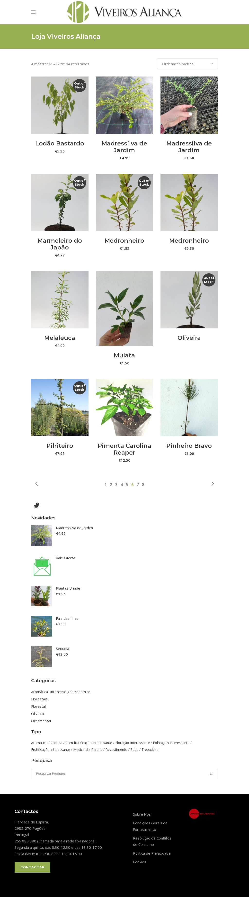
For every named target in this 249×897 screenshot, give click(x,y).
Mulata (124, 355)
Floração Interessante (132, 742)
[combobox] (187, 63)
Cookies (139, 861)
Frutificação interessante (50, 749)
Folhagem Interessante (171, 742)
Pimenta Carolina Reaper (124, 449)
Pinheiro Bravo (189, 445)
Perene (96, 749)
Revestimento (116, 749)
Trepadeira (150, 749)
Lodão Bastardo (59, 143)
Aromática (39, 742)
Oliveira (189, 337)
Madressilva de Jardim (124, 147)
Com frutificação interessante (88, 742)
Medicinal (80, 749)
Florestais (39, 699)
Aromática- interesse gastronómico (60, 691)
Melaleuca (59, 337)
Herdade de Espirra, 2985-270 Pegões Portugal (32, 828)
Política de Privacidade (152, 853)
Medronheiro (124, 240)
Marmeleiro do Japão (59, 244)
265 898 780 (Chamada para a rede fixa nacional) (56, 841)
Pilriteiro (59, 445)
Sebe (134, 749)
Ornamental (41, 720)
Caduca (56, 742)
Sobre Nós (142, 814)
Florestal (38, 706)
